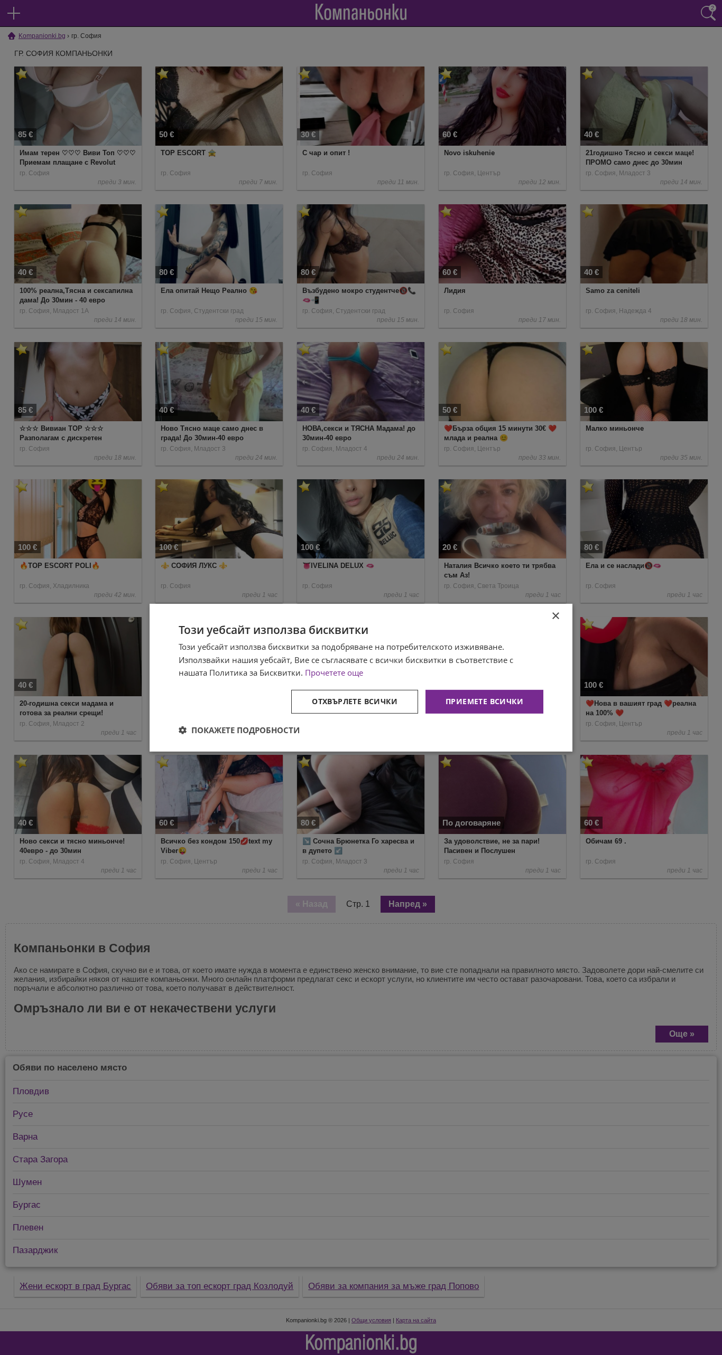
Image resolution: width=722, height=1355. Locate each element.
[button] (239, 730)
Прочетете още (334, 672)
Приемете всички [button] (484, 701)
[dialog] (361, 677)
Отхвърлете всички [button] (354, 701)
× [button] (555, 616)
